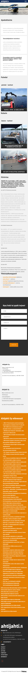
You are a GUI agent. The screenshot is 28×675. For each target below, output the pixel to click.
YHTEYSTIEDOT (4, 654)
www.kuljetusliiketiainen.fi (9, 283)
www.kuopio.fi (6, 287)
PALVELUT (3, 647)
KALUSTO (3, 649)
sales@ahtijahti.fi (7, 641)
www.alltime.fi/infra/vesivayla (9, 277)
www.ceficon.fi (6, 279)
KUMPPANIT (3, 652)
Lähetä (14, 344)
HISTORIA (3, 651)
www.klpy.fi (5, 281)
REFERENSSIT (4, 656)
